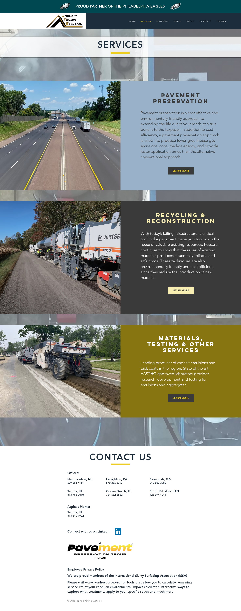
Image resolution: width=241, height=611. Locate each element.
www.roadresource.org (102, 582)
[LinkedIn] (118, 531)
